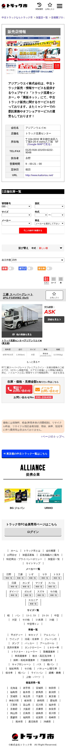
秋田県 (52, 688)
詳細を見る (53, 319)
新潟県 (52, 692)
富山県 (26, 704)
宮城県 (39, 688)
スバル (51, 583)
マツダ (39, 583)
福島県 (13, 692)
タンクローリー (33, 647)
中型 (56, 615)
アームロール (47, 643)
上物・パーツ (33, 677)
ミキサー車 (53, 647)
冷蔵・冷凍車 (32, 639)
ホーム (14, 550)
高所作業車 (13, 647)
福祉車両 (14, 668)
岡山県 (13, 713)
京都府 (13, 709)
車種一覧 (9, 578)
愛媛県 (13, 717)
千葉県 (39, 696)
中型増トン (33, 624)
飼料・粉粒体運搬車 (24, 660)
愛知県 (53, 700)
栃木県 (26, 692)
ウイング (14, 639)
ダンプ (15, 643)
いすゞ (32, 574)
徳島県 (39, 713)
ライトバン (37, 672)
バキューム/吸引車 (47, 668)
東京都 (52, 696)
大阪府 (26, 709)
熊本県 (19, 721)
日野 (8, 574)
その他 (53, 591)
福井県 (52, 704)
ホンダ (26, 583)
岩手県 (26, 688)
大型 (14, 619)
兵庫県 (39, 709)
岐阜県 (28, 700)
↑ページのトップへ (52, 436)
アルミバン (50, 634)
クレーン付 (51, 639)
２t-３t (45, 615)
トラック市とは (32, 550)
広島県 (26, 713)
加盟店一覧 (54, 559)
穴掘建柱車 (47, 660)
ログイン (33, 531)
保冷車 (9, 672)
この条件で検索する (34, 230)
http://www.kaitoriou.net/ (39, 175)
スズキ (40, 591)
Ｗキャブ (33, 634)
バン (17, 615)
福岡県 (26, 717)
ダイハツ (14, 591)
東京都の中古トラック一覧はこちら (26, 453)
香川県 (52, 713)
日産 (14, 583)
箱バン (50, 664)
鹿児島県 (33, 721)
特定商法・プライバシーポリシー (24, 559)
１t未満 (39, 619)
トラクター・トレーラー (24, 651)
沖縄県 (47, 721)
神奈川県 (14, 700)
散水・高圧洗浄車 (42, 656)
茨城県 (13, 696)
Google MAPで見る (39, 144)
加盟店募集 (28, 555)
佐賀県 (39, 717)
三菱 (20, 574)
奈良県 (52, 709)
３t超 (51, 619)
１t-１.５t (31, 615)
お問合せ (12, 555)
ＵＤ (44, 574)
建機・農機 (55, 672)
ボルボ (28, 591)
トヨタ (56, 574)
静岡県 (40, 700)
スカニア (33, 600)
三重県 (13, 704)
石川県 (39, 704)
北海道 (13, 688)
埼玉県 (26, 696)
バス (39, 664)
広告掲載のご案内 (49, 555)
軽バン (21, 672)
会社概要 (51, 550)
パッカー (29, 643)
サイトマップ (33, 563)
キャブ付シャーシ (21, 664)
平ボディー (17, 634)
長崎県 (52, 717)
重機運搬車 (49, 651)
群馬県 (39, 692)
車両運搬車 (21, 656)
